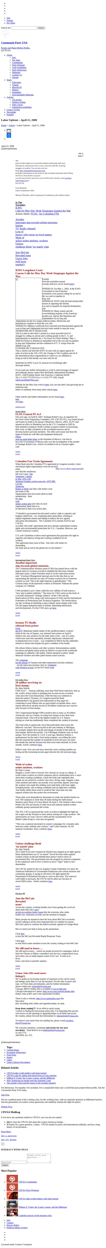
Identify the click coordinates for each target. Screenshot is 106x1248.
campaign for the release (21, 661)
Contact (10, 1223)
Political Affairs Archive (17, 1227)
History (15, 90)
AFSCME (50, 481)
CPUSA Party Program (28, 1190)
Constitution (17, 62)
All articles (17, 100)
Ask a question (9, 1136)
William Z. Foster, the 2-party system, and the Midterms (31, 1078)
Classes (15, 85)
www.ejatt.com (59, 989)
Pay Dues (11, 23)
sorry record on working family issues (29, 911)
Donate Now (6, 1107)
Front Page (11, 1055)
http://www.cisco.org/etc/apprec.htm (58, 991)
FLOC (34, 213)
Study (9, 80)
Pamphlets (16, 92)
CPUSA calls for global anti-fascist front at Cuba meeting (31, 1075)
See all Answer (9, 1140)
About (9, 55)
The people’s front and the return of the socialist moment (31, 1083)
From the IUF (18, 629)
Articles (10, 97)
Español (10, 114)
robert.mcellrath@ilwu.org (27, 380)
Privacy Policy (13, 1225)
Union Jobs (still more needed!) (21, 261)
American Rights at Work (22, 487)
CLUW (18, 484)
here (71, 284)
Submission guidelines (22, 107)
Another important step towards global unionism (36, 221)
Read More (6, 1132)
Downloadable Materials (23, 95)
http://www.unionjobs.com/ (48, 998)
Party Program (18, 65)
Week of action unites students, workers (31, 239)
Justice (9, 1057)
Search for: (6, 28)
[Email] (56, 131)
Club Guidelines (19, 67)
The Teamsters (24, 475)
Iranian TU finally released (25, 227)
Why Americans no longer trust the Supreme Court (29, 1080)
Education (16, 82)
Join (8, 18)
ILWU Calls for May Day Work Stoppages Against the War (43, 209)
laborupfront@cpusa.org (67, 1016)
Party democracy (19, 70)
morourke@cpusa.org (41, 986)
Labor (9, 1060)
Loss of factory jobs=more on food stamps (33, 233)
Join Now (5, 1095)
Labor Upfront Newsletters (18, 1062)
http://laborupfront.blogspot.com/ (32, 171)
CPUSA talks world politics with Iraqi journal (26, 1073)
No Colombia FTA (49, 213)
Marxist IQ (17, 87)
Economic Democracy (16, 1052)
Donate (10, 20)
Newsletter (11, 112)
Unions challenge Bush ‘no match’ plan (32, 245)
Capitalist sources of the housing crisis (35, 1215)
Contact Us (17, 75)
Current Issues (13, 1050)
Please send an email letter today (26, 438)
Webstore (16, 72)
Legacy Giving (13, 110)
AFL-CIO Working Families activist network (30, 480)
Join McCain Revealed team (23, 254)
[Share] (56, 135)
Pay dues (16, 60)
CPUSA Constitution (27, 1182)
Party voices (17, 105)
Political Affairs (19, 102)
